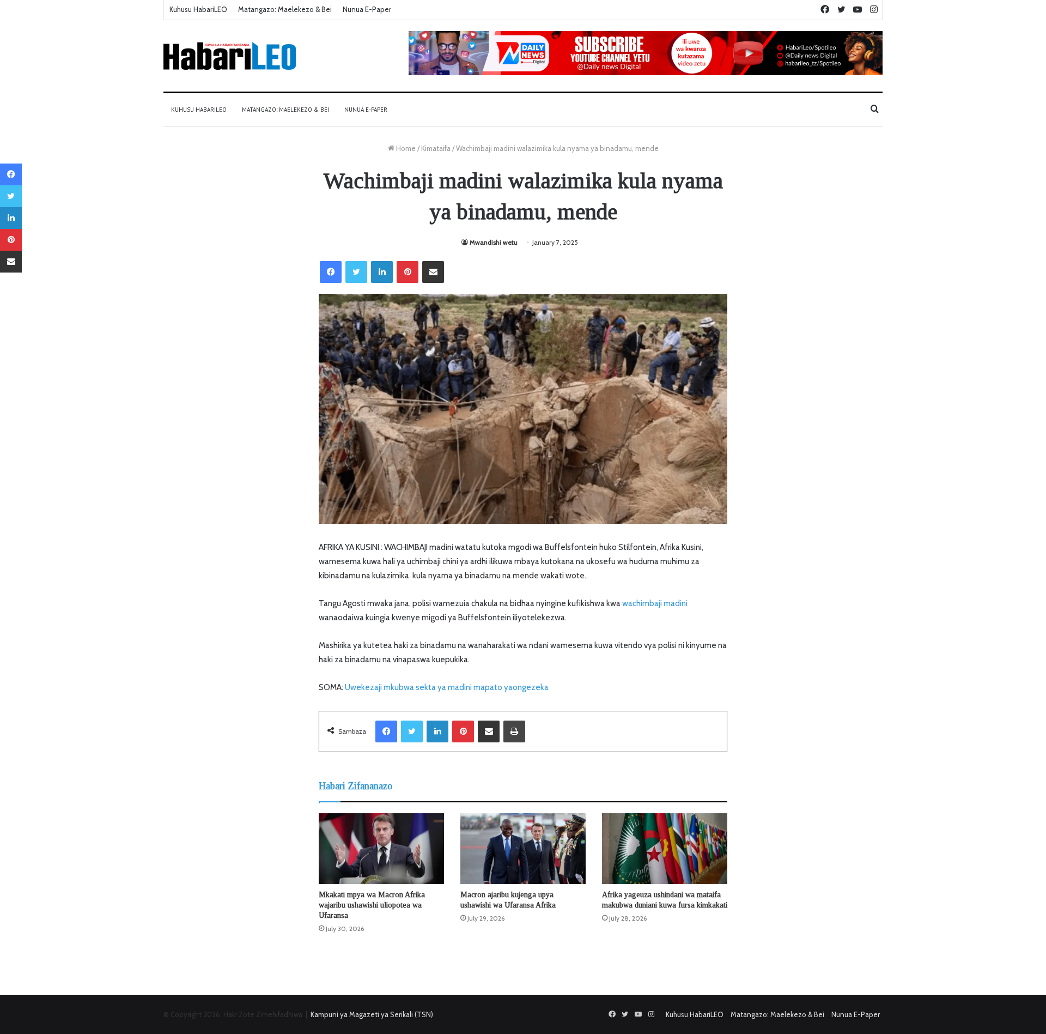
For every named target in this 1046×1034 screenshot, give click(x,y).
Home (405, 148)
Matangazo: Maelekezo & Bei (285, 9)
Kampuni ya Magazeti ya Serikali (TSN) (372, 1014)
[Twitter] (356, 272)
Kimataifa (436, 148)
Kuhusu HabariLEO (198, 9)
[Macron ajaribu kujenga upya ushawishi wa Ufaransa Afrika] (523, 848)
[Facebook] (331, 272)
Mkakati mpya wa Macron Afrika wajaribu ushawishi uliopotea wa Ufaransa (372, 905)
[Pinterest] (407, 272)
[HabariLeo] (229, 56)
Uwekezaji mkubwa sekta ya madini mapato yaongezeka (447, 687)
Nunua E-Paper (367, 9)
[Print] (514, 731)
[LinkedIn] (382, 272)
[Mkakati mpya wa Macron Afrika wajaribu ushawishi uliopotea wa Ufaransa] (381, 848)
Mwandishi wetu (494, 242)
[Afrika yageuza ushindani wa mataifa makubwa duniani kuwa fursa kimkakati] (664, 848)
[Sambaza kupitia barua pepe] (433, 272)
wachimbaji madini (655, 603)
